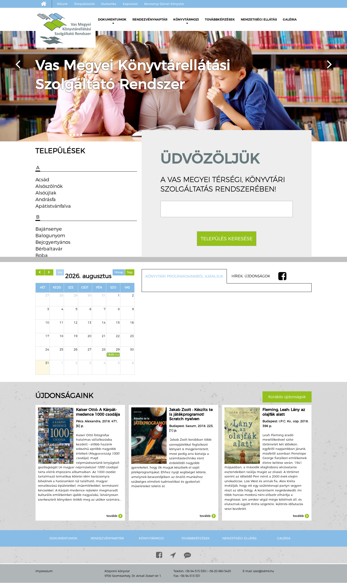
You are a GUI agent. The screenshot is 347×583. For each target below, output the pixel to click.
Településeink (84, 4)
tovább (112, 516)
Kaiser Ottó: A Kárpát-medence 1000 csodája (98, 412)
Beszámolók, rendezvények (199, 37)
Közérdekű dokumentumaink (132, 44)
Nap (129, 272)
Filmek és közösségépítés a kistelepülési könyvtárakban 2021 (205, 86)
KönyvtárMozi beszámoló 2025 (208, 44)
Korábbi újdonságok (287, 397)
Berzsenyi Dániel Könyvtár (164, 4)
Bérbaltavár (48, 249)
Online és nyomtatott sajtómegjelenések (124, 83)
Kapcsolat (130, 4)
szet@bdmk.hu (263, 571)
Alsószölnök (49, 186)
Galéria (290, 19)
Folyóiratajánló (118, 58)
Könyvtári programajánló (127, 51)
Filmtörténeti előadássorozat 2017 (206, 104)
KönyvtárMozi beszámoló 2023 (208, 58)
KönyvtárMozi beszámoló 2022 (208, 65)
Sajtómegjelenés (189, 115)
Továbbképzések (220, 19)
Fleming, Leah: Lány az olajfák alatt (283, 412)
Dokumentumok (112, 19)
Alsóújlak (45, 193)
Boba (41, 255)
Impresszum (44, 571)
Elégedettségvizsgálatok (121, 65)
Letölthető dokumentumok (124, 30)
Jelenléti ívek (116, 37)
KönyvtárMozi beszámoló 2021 (208, 72)
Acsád (42, 179)
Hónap (118, 272)
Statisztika (108, 4)
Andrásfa (45, 199)
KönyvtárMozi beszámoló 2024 (208, 51)
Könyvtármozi (186, 19)
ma (60, 272)
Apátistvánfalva (53, 206)
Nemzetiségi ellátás (259, 19)
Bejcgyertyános (52, 242)
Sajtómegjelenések (116, 72)
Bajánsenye (48, 229)
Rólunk (62, 4)
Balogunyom (50, 235)
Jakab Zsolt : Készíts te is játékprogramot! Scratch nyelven (191, 414)
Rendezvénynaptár (149, 19)
